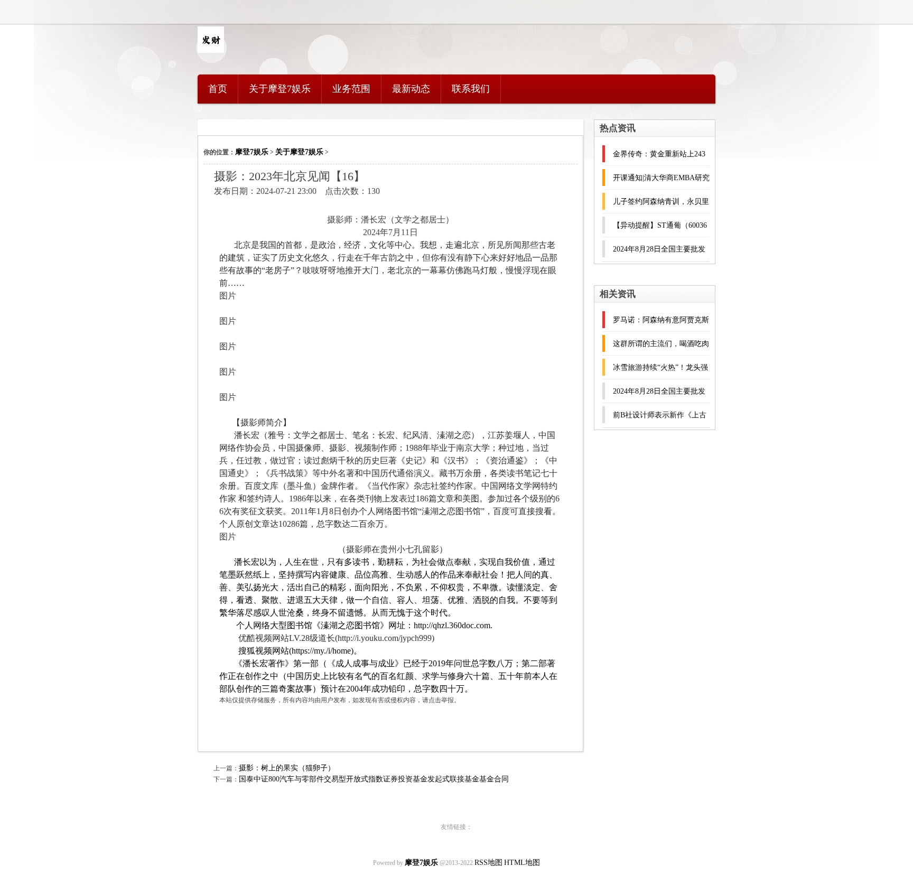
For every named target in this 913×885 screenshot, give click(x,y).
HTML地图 (522, 863)
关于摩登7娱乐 (280, 88)
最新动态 (411, 88)
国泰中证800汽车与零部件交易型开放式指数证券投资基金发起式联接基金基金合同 (374, 779)
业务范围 (351, 88)
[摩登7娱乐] (211, 50)
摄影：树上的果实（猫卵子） (287, 768)
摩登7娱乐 (251, 152)
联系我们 (471, 88)
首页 (217, 88)
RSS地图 (488, 863)
